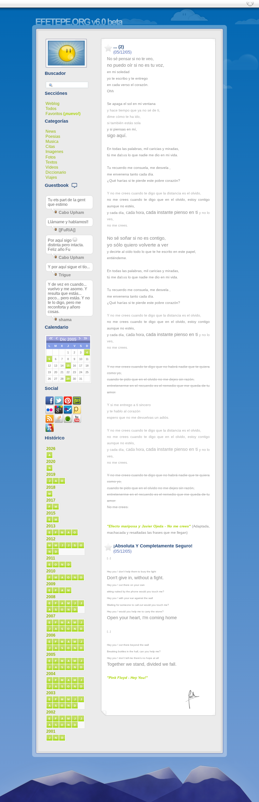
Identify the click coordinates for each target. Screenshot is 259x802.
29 (68, 378)
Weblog (52, 103)
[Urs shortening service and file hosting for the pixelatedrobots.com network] (50, 430)
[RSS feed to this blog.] (50, 421)
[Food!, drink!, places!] (68, 412)
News (51, 131)
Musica (52, 141)
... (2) (118, 46)
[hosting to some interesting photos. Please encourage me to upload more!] (50, 412)
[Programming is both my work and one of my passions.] (59, 421)
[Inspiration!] (68, 403)
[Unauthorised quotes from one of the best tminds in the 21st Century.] (59, 403)
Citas (50, 146)
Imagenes (54, 151)
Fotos (51, 157)
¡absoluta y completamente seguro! (152, 545)
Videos (52, 167)
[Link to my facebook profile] (50, 403)
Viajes (51, 177)
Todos (51, 108)
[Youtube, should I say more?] (77, 421)
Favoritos (54, 114)
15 (68, 365)
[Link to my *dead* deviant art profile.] (77, 403)
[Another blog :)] (77, 412)
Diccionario (56, 172)
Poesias (53, 136)
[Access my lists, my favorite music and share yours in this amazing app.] (68, 421)
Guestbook (58, 185)
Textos (51, 162)
